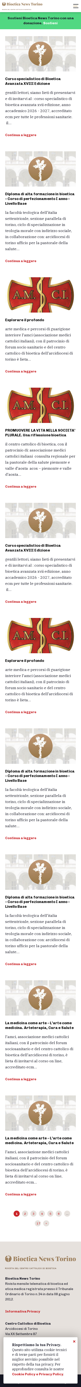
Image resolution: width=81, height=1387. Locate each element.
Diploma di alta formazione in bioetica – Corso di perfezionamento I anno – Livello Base (40, 199)
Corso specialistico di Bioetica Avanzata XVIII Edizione (33, 81)
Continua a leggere (20, 135)
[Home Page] (22, 6)
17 (38, 1223)
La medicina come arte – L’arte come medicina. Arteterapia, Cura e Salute (39, 1025)
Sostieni (50, 23)
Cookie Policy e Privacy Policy (37, 1374)
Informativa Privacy (22, 1311)
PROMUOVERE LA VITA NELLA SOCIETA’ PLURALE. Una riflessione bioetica (40, 432)
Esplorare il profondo (24, 320)
